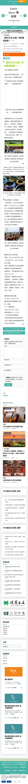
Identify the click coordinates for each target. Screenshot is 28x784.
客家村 (17, 48)
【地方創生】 (7, 35)
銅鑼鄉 (19, 51)
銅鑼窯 (15, 51)
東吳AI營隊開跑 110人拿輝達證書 (12, 589)
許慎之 (13, 457)
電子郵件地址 (8, 365)
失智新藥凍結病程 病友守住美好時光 (13, 593)
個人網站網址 (7, 370)
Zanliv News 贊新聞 (14, 12)
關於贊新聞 (23, 767)
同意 (4, 781)
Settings (14, 781)
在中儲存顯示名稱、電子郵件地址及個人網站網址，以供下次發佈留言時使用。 (14, 379)
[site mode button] (21, 15)
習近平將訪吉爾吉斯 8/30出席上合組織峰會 (14, 551)
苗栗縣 (8, 51)
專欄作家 (24, 774)
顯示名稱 (6, 359)
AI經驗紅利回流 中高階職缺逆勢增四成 (13, 570)
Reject (9, 781)
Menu (13, 27)
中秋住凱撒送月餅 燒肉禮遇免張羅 (13, 426)
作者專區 (5, 658)
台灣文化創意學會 (7, 48)
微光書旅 (5, 51)
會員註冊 (5, 663)
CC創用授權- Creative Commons (11, 767)
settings (3, 777)
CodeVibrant (22, 764)
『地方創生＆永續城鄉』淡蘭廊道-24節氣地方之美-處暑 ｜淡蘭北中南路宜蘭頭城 (13, 453)
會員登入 (5, 660)
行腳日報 (14, 428)
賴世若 (12, 51)
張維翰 (20, 48)
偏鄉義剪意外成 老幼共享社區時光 (12, 566)
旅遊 (5, 424)
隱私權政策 (7, 770)
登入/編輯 (14, 770)
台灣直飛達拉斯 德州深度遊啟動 (12, 480)
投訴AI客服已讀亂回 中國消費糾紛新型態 (14, 554)
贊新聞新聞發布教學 (15, 774)
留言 (5, 346)
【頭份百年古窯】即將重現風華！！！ (11, 46)
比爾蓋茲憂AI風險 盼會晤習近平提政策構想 (15, 505)
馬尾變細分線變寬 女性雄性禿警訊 (12, 581)
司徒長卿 (13, 48)
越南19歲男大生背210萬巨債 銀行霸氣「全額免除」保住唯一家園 (14, 575)
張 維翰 (14, 43)
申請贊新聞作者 (22, 770)
